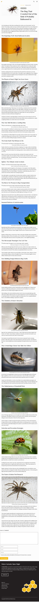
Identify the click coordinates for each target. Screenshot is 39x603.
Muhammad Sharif (28, 5)
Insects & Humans (23, 8)
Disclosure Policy (5, 586)
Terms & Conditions (5, 584)
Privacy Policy (4, 588)
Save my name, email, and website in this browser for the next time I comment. (16, 555)
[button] (33, 2)
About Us (3, 582)
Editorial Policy (4, 585)
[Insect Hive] (1, 2)
